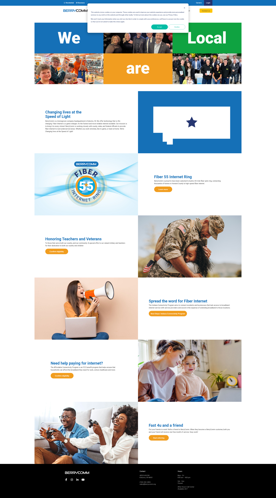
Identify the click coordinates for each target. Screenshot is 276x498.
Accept (159, 27)
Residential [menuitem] (70, 3)
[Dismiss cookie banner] (184, 8)
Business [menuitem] (81, 3)
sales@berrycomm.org (148, 484)
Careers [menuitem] (199, 3)
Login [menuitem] (208, 3)
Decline (177, 27)
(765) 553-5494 (145, 482)
